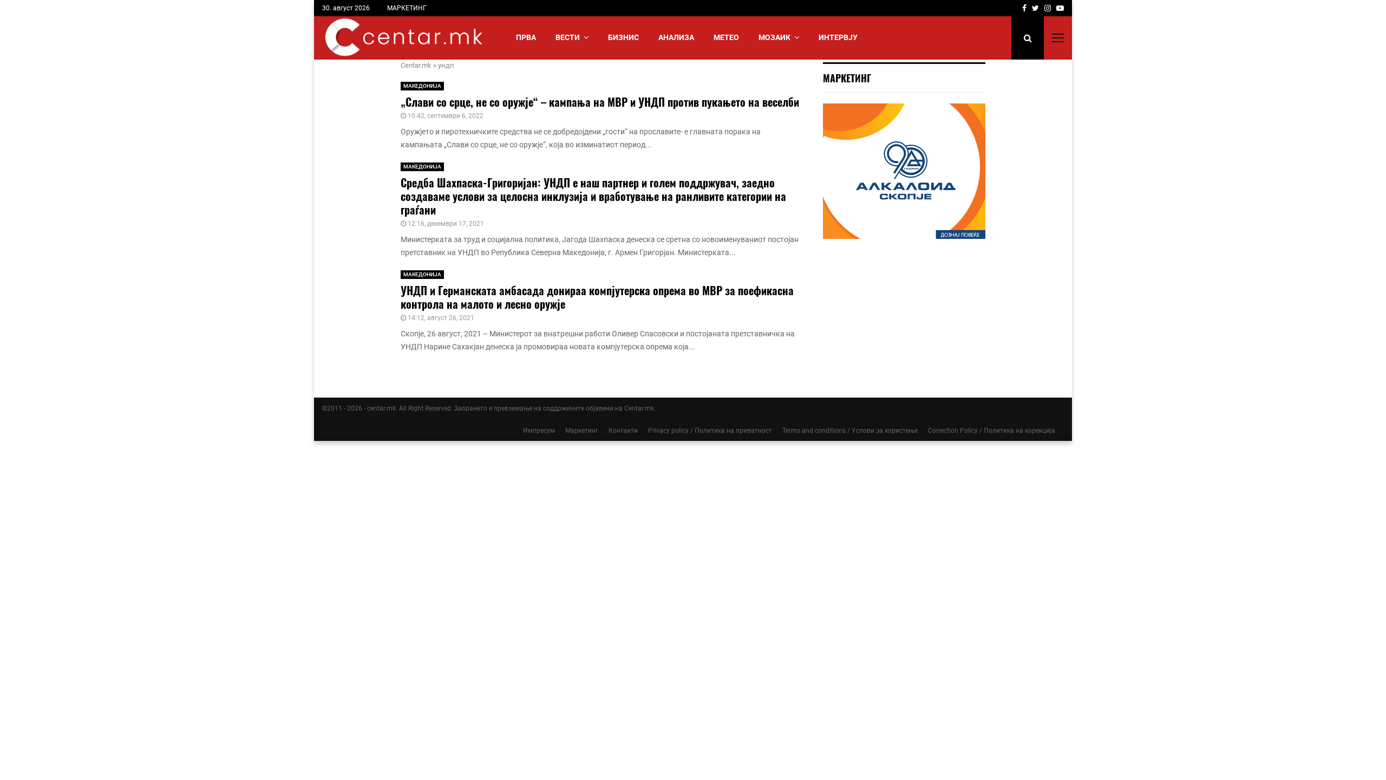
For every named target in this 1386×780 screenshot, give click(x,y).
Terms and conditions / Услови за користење (850, 430)
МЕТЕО (726, 37)
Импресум (539, 430)
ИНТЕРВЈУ (838, 37)
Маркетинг (581, 430)
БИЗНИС (623, 37)
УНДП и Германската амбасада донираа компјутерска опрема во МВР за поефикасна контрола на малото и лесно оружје (597, 297)
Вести (567, 37)
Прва (526, 37)
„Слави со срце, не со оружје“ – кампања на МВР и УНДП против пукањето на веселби (600, 102)
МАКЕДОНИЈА (422, 86)
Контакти (623, 430)
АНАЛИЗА (676, 37)
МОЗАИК (774, 37)
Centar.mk (416, 65)
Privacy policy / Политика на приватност (710, 430)
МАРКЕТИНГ (407, 8)
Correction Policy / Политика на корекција (991, 430)
